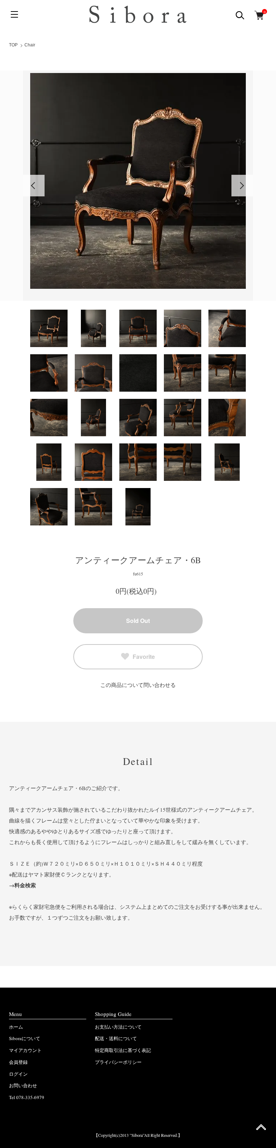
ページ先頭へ (261, 1129)
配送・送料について (116, 1038)
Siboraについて (24, 1038)
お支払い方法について (118, 1027)
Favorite (144, 656)
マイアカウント (25, 1050)
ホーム (16, 1027)
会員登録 (18, 1062)
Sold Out (138, 620)
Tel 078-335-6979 (26, 1097)
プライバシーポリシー (118, 1062)
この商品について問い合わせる (138, 684)
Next (242, 185)
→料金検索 (22, 885)
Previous (34, 185)
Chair (29, 44)
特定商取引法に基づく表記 (123, 1050)
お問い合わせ (23, 1085)
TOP (13, 44)
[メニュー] (14, 14)
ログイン (18, 1074)
